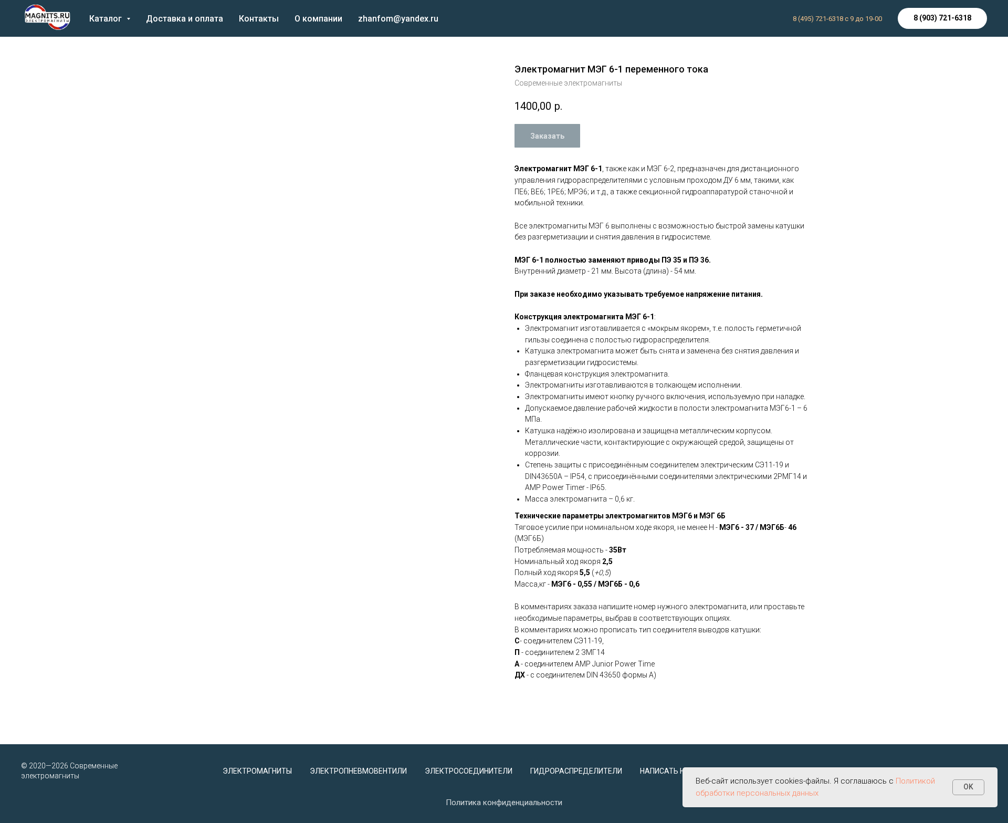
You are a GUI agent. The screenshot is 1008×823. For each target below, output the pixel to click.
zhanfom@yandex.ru (398, 19)
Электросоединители (468, 771)
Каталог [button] (106, 19)
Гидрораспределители (576, 771)
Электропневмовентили (358, 771)
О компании (318, 19)
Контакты (259, 19)
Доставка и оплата (184, 19)
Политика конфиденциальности (504, 802)
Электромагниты (257, 771)
